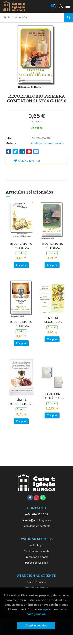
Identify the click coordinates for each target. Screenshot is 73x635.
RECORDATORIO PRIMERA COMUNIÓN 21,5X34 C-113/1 (21, 245)
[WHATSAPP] (43, 497)
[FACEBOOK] (30, 497)
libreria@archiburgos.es (36, 520)
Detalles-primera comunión (47, 143)
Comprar (21, 265)
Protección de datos (36, 557)
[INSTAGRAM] (36, 497)
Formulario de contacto (36, 526)
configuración (36, 614)
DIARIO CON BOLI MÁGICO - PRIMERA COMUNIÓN (52, 396)
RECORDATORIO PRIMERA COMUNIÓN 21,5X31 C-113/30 (21, 324)
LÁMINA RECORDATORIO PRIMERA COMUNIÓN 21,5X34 (21, 402)
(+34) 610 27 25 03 (36, 514)
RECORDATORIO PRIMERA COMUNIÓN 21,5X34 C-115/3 (52, 245)
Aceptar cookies (36, 625)
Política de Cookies (36, 562)
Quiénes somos (36, 582)
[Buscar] (68, 17)
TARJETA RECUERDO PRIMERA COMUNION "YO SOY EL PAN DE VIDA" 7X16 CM (52, 320)
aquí (45, 609)
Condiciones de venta (36, 551)
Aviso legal (36, 545)
